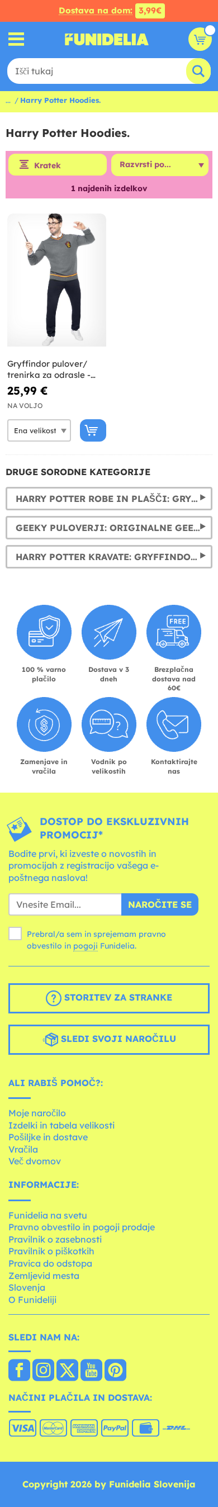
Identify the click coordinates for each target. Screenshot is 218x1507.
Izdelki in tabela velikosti (61, 1125)
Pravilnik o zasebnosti (55, 1239)
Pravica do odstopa (50, 1263)
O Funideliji (32, 1299)
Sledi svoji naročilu (117, 1038)
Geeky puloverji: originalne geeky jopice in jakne (114, 527)
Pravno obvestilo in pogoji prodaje (81, 1227)
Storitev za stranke (116, 997)
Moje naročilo (37, 1113)
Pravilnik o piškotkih (51, 1251)
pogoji (85, 946)
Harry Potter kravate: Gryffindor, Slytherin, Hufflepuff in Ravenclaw (114, 556)
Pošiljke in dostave (48, 1137)
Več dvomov (34, 1161)
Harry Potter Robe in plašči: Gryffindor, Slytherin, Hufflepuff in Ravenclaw (114, 498)
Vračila (23, 1149)
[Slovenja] (19, 1371)
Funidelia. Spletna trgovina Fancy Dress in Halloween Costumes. (107, 39)
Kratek (47, 165)
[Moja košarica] (200, 39)
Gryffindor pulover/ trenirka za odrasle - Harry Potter (49, 369)
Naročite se (160, 904)
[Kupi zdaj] (93, 430)
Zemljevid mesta (43, 1275)
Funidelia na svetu (47, 1215)
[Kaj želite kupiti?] (16, 39)
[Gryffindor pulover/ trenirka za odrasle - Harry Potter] (56, 280)
